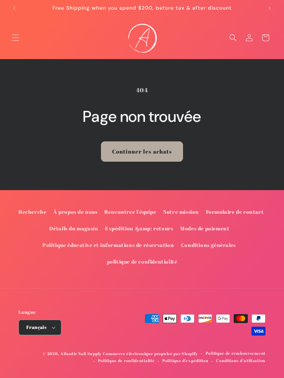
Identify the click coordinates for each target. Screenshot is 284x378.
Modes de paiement (204, 228)
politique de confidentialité (142, 261)
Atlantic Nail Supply (81, 353)
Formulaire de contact (235, 211)
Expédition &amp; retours (139, 228)
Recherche (32, 211)
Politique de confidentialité (126, 360)
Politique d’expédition (185, 360)
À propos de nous (75, 211)
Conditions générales (208, 244)
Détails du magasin (73, 228)
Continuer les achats (142, 151)
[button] (15, 38)
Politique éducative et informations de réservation (108, 244)
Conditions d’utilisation (241, 360)
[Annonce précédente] (14, 8)
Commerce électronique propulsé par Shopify (150, 353)
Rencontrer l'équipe (130, 211)
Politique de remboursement (236, 353)
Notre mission (181, 211)
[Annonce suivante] (269, 8)
